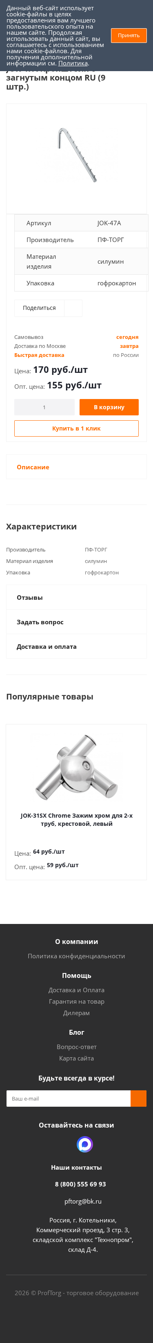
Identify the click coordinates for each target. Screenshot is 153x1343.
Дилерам (76, 1013)
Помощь (76, 975)
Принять (129, 35)
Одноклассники (64, 1144)
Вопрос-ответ (77, 1047)
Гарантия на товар (76, 1001)
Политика (73, 63)
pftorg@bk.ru (83, 1201)
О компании (76, 941)
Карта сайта (76, 1058)
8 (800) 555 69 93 (80, 1184)
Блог (76, 1032)
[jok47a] (76, 155)
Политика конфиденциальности (76, 956)
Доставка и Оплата (76, 990)
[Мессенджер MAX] (85, 1144)
